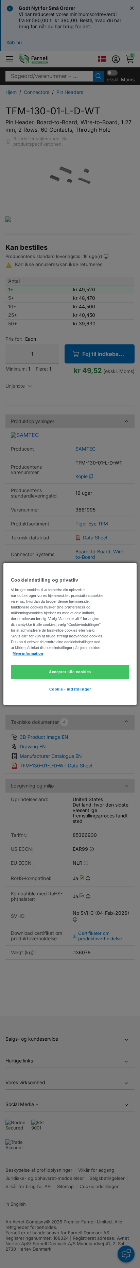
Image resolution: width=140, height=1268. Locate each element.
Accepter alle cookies (70, 672)
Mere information (28, 653)
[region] (69, 634)
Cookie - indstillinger (70, 689)
